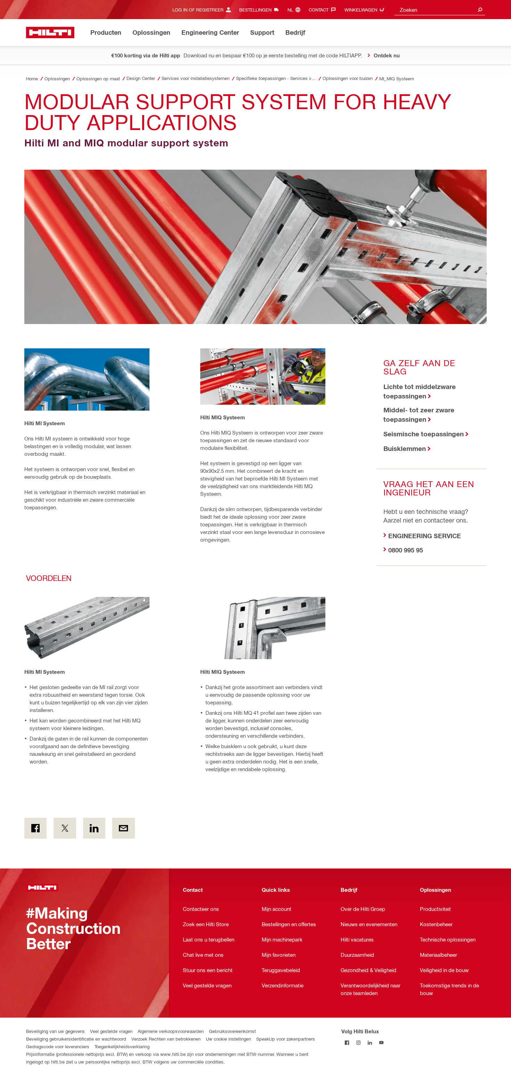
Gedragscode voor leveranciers (57, 1046)
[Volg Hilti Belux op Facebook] (347, 1042)
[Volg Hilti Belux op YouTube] (381, 1042)
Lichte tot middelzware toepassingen (419, 391)
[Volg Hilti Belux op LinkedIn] (370, 1042)
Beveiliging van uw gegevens (55, 1031)
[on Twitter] (65, 828)
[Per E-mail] (123, 828)
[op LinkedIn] (94, 828)
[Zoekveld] (480, 9)
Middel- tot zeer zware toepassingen (418, 414)
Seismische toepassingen (423, 434)
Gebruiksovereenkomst (232, 1031)
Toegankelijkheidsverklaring (122, 1046)
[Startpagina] (50, 32)
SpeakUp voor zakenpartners (285, 1038)
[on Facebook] (35, 828)
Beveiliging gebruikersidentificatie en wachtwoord (76, 1038)
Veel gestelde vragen (111, 1031)
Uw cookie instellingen (228, 1038)
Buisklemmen (404, 448)
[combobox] (440, 9)
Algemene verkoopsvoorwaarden (171, 1031)
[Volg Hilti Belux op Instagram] (358, 1042)
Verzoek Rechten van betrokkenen (166, 1038)
